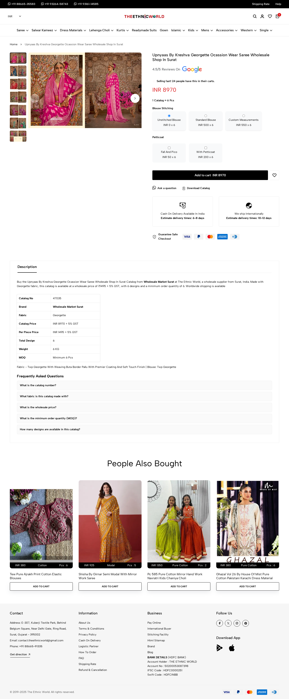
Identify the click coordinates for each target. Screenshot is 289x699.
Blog (150, 652)
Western (247, 30)
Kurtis (121, 30)
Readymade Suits (144, 30)
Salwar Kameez (42, 30)
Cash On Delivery (90, 640)
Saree (21, 30)
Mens (205, 30)
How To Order (87, 652)
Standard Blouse (206, 122)
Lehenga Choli (99, 30)
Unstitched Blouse (169, 122)
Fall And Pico (169, 154)
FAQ (81, 658)
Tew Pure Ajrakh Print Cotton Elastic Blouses (36, 576)
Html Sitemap (156, 640)
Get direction (18, 654)
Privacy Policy (87, 634)
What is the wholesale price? (38, 407)
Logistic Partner (88, 646)
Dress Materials (71, 30)
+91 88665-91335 (30, 646)
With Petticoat (205, 154)
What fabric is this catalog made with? (44, 396)
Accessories (225, 30)
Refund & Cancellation (93, 670)
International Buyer (159, 628)
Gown (164, 30)
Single (264, 30)
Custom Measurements (244, 122)
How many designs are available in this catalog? (50, 429)
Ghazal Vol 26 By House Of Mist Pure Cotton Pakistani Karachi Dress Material (244, 576)
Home (13, 44)
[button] (135, 98)
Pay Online (154, 622)
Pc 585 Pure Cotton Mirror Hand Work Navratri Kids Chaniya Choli (174, 576)
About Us (84, 622)
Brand (151, 646)
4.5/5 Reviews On (166, 69)
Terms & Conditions (91, 628)
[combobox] (14, 16)
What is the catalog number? (38, 385)
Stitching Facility (157, 634)
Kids (191, 30)
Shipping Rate (87, 664)
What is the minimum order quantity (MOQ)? (48, 418)
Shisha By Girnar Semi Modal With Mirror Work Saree (108, 576)
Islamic (176, 30)
